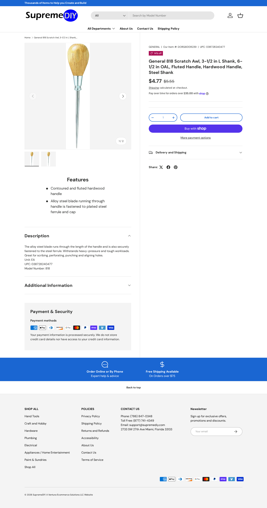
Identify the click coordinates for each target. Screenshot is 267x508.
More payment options (196, 138)
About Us (126, 29)
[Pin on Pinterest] (175, 167)
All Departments (99, 29)
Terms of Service (92, 460)
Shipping (154, 87)
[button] (240, 15)
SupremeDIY (39, 494)
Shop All (30, 467)
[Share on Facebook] (168, 167)
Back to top (133, 387)
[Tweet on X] (161, 167)
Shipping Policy (168, 29)
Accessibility (90, 438)
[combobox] (152, 15)
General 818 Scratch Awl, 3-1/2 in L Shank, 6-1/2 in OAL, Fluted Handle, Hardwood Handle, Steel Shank (56, 37)
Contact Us (145, 29)
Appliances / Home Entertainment (47, 452)
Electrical (31, 445)
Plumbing (31, 438)
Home (28, 37)
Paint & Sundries (35, 460)
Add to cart (211, 117)
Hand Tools (32, 416)
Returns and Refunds (95, 431)
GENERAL (154, 46)
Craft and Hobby (35, 423)
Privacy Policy (90, 416)
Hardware (31, 431)
